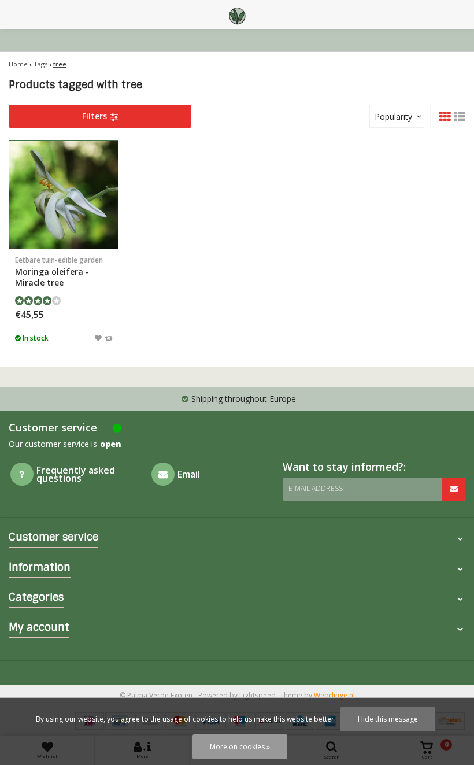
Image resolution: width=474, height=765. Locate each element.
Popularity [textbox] (393, 116)
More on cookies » (240, 747)
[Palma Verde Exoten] (237, 14)
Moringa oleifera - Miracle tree (59, 271)
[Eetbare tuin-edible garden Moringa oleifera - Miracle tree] (63, 195)
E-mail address (315, 488)
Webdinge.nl (334, 695)
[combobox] (396, 116)
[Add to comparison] (108, 337)
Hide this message (388, 719)
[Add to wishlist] (98, 337)
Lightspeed (257, 695)
